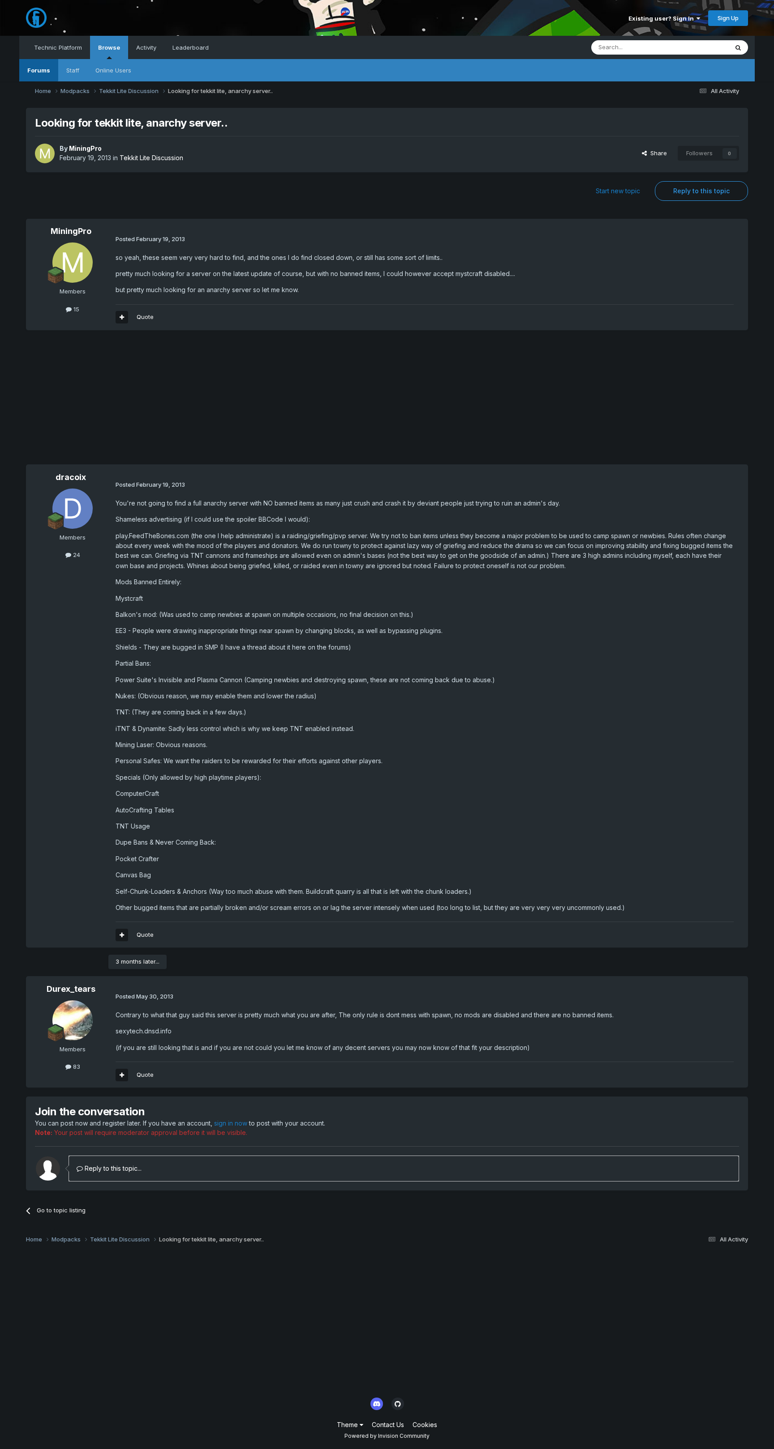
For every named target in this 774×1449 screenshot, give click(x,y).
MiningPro (85, 148)
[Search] (738, 47)
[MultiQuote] (122, 317)
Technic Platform (58, 47)
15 (75, 309)
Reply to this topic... (112, 1168)
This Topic (702, 47)
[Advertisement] (189, 401)
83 (75, 1066)
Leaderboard (190, 47)
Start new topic (618, 191)
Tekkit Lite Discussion (151, 157)
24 (75, 554)
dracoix (71, 477)
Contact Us (388, 1424)
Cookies (425, 1424)
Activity (146, 47)
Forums (38, 70)
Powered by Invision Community (387, 1435)
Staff (72, 70)
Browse (109, 47)
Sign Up (728, 17)
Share (657, 153)
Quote (145, 316)
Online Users (113, 70)
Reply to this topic (701, 191)
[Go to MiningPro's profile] (45, 153)
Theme (348, 1424)
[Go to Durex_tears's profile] (72, 1020)
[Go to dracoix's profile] (72, 509)
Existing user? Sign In (662, 18)
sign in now (230, 1123)
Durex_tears (71, 989)
